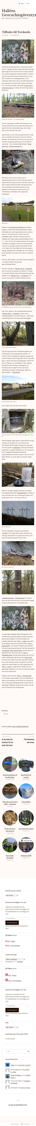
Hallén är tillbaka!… (16, 1075)
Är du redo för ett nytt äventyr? (9, 830)
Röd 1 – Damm (7, 667)
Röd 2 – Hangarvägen (24, 676)
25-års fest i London (23, 1065)
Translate (20, 961)
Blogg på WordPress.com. (18, 1105)
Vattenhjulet (16, 447)
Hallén (5, 35)
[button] (18, 105)
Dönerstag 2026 (26, 855)
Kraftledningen (21, 493)
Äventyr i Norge (25, 1088)
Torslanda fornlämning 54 (17, 227)
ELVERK (5, 533)
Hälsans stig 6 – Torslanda (23, 269)
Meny (22, 3)
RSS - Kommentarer (13, 945)
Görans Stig (28, 657)
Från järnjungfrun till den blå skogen (10, 776)
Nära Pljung (16, 372)
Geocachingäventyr (20, 726)
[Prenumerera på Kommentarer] (6, 945)
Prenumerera (12, 923)
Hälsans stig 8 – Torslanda (10, 313)
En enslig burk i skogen (26, 829)
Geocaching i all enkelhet (10, 857)
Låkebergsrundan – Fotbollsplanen (13, 598)
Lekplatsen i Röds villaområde (12, 650)
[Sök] (26, 3)
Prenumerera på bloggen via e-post (15, 902)
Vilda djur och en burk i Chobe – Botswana (9, 803)
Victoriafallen (26, 802)
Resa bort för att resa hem (26, 776)
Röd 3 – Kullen (22, 641)
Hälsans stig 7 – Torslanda (19, 275)
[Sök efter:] (30, 3)
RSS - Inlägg (11, 941)
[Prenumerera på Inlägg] (6, 941)
